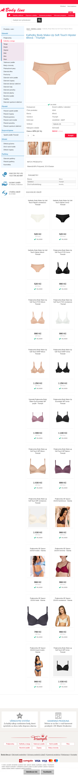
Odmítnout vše (31, 772)
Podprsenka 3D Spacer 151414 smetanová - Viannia (62, 599)
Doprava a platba (31, 15)
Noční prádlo (53, 744)
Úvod (28, 29)
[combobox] (63, 124)
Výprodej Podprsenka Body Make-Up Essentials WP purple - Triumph (38, 401)
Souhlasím (47, 772)
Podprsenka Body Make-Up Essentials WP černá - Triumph (62, 401)
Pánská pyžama (9, 117)
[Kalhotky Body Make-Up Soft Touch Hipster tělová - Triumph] (51, 44)
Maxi (5, 59)
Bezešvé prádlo (9, 96)
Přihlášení (63, 6)
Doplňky (6, 99)
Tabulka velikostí (18, 15)
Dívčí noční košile (9, 147)
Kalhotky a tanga (9, 41)
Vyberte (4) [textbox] (57, 124)
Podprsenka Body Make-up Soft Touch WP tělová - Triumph (38, 451)
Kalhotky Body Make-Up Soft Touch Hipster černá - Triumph (62, 202)
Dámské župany (9, 81)
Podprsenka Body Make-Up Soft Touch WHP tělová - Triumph (37, 352)
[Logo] (14, 10)
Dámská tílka (8, 71)
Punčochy (7, 74)
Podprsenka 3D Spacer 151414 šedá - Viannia (38, 599)
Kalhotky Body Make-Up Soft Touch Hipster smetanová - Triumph (37, 202)
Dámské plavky (9, 93)
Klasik (6, 47)
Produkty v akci (9, 29)
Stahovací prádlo (9, 62)
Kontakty (71, 15)
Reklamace (65, 755)
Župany (39, 748)
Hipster (6, 50)
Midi (5, 53)
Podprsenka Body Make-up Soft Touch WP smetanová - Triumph (37, 501)
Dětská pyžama (9, 143)
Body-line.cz (6, 755)
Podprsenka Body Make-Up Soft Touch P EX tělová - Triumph (37, 302)
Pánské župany (9, 114)
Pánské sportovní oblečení (12, 126)
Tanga (6, 44)
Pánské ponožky (9, 123)
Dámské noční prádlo (11, 77)
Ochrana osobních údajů (36, 755)
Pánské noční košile (10, 120)
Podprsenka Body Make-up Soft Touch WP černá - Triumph (63, 650)
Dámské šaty (8, 87)
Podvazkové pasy (10, 68)
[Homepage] (9, 15)
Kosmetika (7, 164)
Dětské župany (9, 150)
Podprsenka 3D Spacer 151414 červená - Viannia (62, 549)
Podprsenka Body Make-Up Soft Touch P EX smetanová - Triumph (62, 302)
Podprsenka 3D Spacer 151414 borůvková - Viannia (62, 500)
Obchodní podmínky (19, 755)
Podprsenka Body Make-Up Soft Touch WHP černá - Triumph (62, 352)
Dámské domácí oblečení (12, 84)
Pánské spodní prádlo (11, 111)
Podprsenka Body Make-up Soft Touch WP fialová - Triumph (63, 451)
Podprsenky (8, 38)
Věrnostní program (60, 15)
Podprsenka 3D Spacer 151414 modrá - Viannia (38, 549)
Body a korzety (9, 65)
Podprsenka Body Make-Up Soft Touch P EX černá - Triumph (62, 252)
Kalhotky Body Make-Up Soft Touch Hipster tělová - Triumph (37, 252)
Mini (5, 56)
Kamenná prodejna (45, 15)
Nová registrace (72, 6)
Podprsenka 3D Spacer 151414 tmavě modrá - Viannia (38, 650)
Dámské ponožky (9, 90)
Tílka (67, 744)
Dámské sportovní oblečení (13, 102)
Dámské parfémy (9, 158)
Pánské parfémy (9, 161)
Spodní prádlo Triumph (11, 135)
